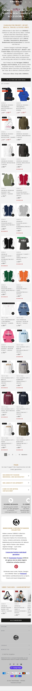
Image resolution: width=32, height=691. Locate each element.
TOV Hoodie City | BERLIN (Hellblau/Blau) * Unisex (23, 349)
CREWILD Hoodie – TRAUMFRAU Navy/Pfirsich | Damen (8, 107)
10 (19, 454)
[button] (25, 2)
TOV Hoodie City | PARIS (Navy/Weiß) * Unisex (23, 411)
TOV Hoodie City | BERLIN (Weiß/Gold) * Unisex (7, 380)
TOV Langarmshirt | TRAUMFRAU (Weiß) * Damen (8, 321)
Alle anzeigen (16, 620)
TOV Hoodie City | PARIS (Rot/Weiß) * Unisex (8, 410)
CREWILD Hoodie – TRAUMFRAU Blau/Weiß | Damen (23, 107)
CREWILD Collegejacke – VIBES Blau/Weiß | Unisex (8, 224)
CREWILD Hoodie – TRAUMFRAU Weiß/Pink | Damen (8, 135)
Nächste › (24, 454)
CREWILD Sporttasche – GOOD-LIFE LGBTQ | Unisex (7, 608)
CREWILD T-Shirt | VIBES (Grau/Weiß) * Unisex (22, 256)
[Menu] (2, 2)
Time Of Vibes (15, 680)
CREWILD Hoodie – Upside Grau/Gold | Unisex (23, 162)
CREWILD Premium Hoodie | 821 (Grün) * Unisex (7, 192)
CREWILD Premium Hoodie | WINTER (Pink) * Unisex (7, 348)
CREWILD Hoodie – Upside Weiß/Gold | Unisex (8, 162)
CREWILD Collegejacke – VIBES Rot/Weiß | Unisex (22, 193)
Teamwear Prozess (15, 558)
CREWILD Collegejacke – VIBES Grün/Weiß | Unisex (8, 289)
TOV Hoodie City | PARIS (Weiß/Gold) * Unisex (7, 442)
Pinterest (23, 573)
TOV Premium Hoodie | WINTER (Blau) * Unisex (22, 321)
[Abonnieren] (30, 654)
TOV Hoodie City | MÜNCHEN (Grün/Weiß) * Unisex (23, 442)
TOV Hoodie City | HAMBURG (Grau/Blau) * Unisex (23, 380)
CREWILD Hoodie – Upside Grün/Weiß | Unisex (23, 135)
